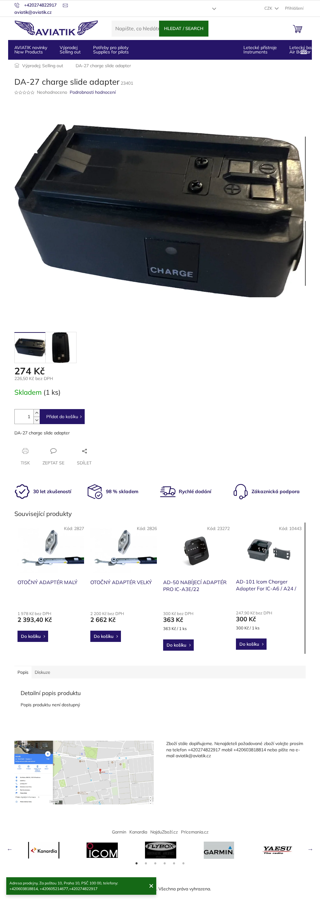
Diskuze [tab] (42, 672)
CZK (268, 8)
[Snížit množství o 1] (36, 420)
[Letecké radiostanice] (102, 850)
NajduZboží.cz (164, 832)
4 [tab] (165, 863)
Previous (10, 848)
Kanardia (138, 832)
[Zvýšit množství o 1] (36, 413)
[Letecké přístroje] (160, 850)
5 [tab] (174, 863)
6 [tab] (183, 863)
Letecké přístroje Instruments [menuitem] (260, 50)
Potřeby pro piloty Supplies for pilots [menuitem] (111, 50)
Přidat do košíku (62, 416)
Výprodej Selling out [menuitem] (70, 50)
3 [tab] (155, 863)
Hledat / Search (183, 28)
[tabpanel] (44, 850)
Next (310, 848)
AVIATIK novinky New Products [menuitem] (30, 50)
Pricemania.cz (194, 832)
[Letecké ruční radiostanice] (277, 850)
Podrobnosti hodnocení (93, 92)
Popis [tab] (23, 672)
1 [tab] (136, 863)
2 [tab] (146, 863)
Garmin (119, 832)
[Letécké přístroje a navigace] (219, 850)
